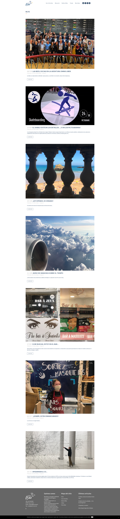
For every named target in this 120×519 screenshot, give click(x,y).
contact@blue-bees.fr (33, 504)
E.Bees (62, 502)
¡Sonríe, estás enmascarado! (46, 416)
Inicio (62, 496)
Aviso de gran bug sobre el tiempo (48, 273)
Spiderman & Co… (39, 472)
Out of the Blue (64, 498)
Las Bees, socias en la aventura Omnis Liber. (52, 71)
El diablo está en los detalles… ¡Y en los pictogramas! (56, 127)
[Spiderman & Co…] (60, 450)
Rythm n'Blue (64, 500)
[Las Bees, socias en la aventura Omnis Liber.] (60, 44)
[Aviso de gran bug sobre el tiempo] (60, 243)
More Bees (63, 505)
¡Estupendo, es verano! (43, 201)
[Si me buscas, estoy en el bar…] (60, 315)
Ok (92, 517)
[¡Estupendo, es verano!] (60, 171)
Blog (37, 73)
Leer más (30, 79)
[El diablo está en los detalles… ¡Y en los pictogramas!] (60, 105)
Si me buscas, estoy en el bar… (45, 344)
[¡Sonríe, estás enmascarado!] (60, 387)
